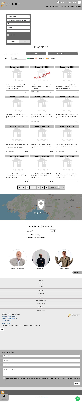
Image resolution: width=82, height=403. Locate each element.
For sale (52, 6)
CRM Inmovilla (44, 397)
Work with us (77, 272)
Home (46, 6)
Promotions (63, 6)
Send (53, 231)
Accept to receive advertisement (37, 237)
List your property (63, 53)
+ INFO (26, 92)
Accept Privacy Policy (34, 234)
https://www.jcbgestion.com (9, 318)
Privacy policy (41, 303)
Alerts (36, 53)
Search (24, 41)
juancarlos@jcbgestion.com (9, 316)
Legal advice (41, 307)
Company (71, 6)
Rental (57, 6)
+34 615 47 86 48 (6, 320)
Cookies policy (41, 310)
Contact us (78, 6)
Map (2, 329)
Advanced (13, 41)
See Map (12, 35)
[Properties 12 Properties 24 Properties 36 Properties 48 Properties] (54, 187)
